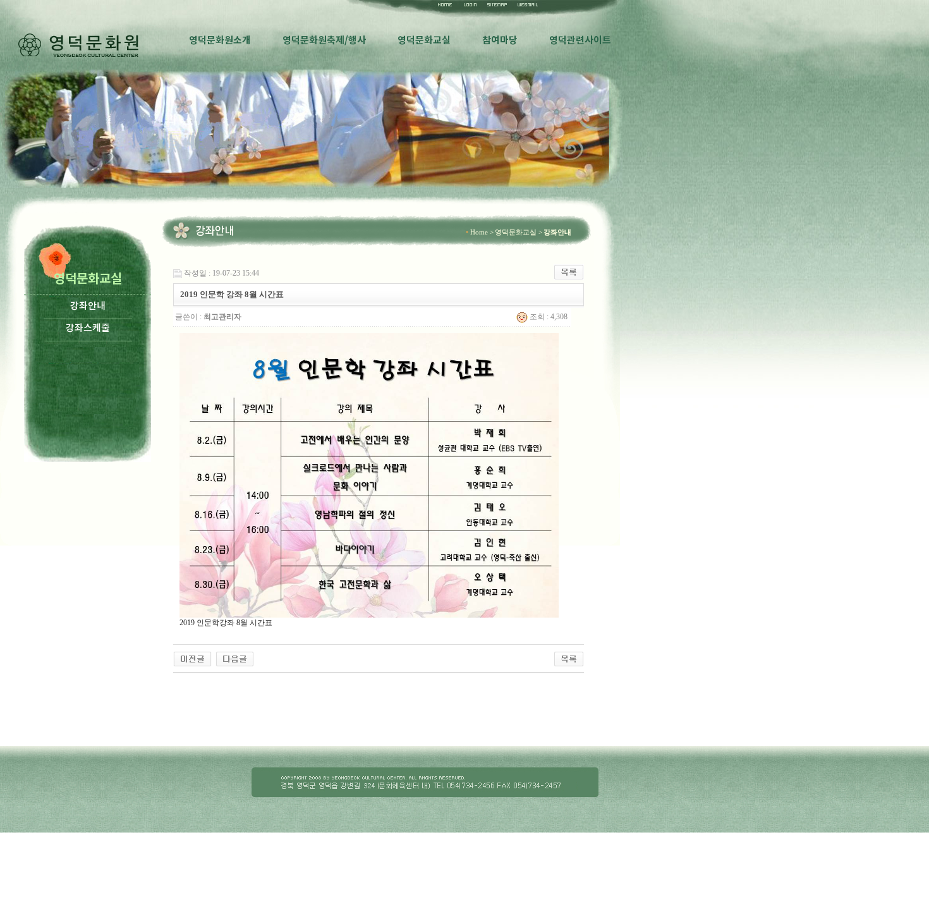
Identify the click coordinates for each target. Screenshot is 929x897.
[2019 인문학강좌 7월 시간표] (235, 658)
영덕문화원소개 (220, 40)
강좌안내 (88, 306)
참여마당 (500, 40)
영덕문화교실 (424, 40)
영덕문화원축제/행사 (324, 40)
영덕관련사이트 (580, 40)
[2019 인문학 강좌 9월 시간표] (192, 658)
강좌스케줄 (88, 328)
